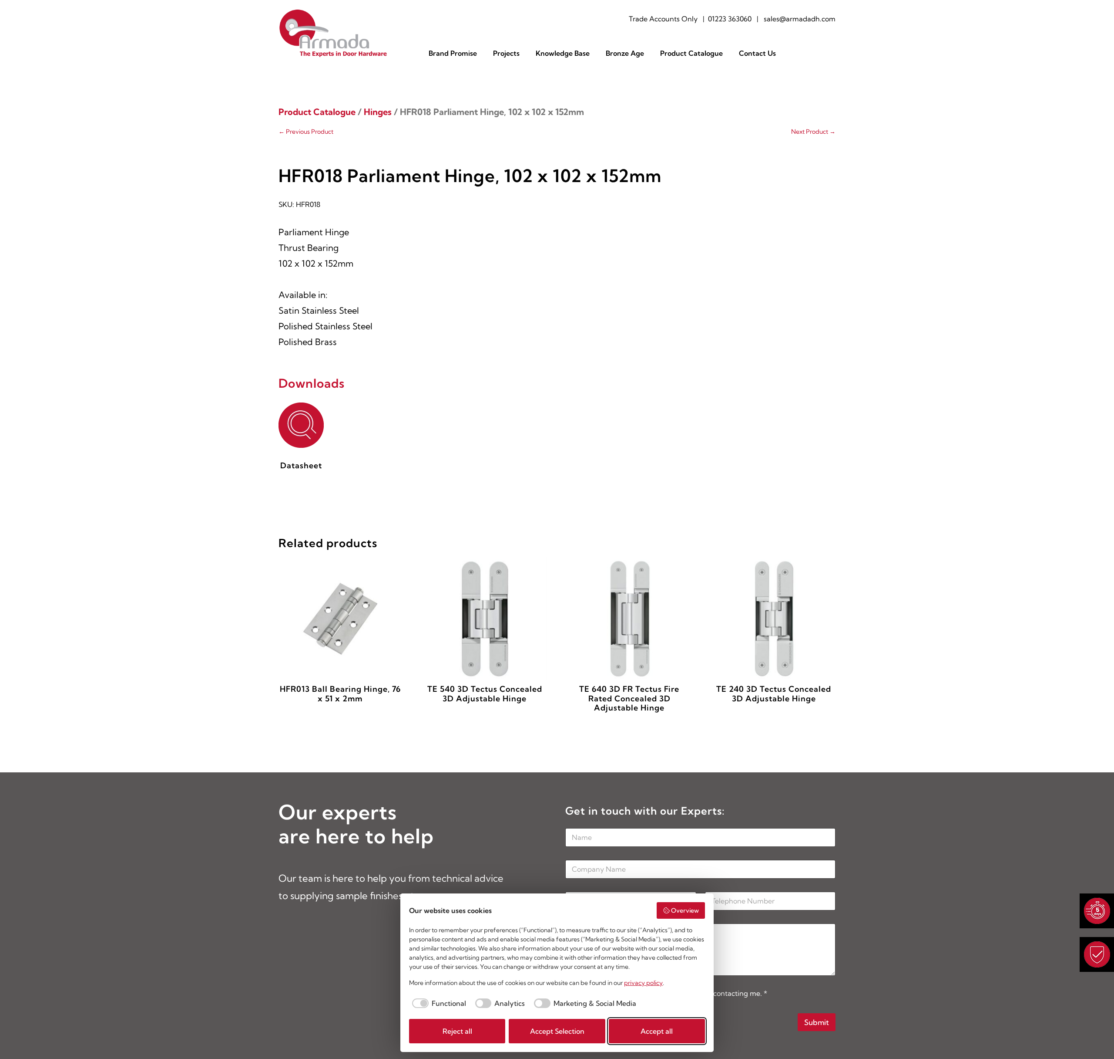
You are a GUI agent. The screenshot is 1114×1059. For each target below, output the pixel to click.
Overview (685, 910)
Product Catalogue (691, 54)
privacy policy (643, 983)
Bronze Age (625, 54)
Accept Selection (557, 1031)
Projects (506, 54)
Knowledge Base (563, 54)
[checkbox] (437, 1003)
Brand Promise (453, 54)
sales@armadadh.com (800, 18)
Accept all (657, 1031)
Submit (816, 1022)
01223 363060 (730, 18)
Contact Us (757, 54)
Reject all (457, 1031)
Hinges (378, 111)
